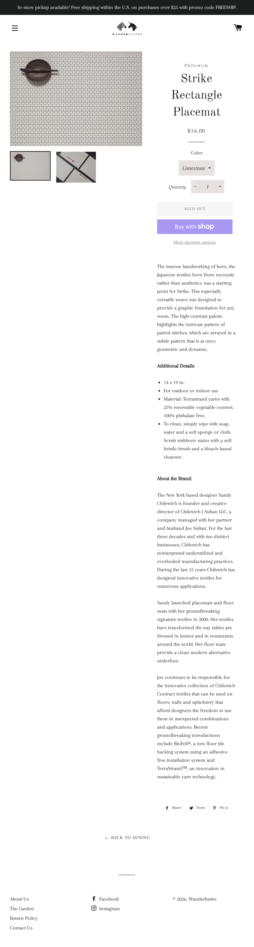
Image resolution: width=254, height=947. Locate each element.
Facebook (108, 899)
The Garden (22, 909)
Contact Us (21, 928)
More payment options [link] (195, 242)
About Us (19, 899)
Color (196, 153)
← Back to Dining (127, 837)
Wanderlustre (203, 899)
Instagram (109, 909)
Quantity (178, 187)
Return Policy (24, 918)
